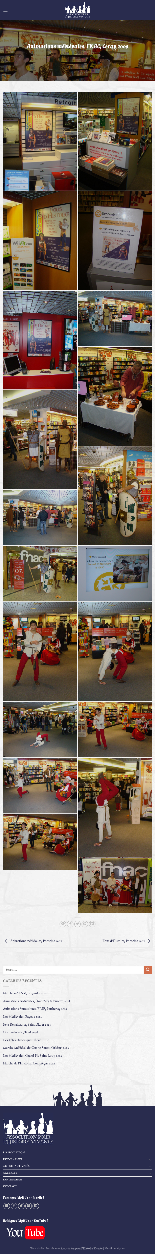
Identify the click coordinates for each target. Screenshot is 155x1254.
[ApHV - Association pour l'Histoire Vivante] (77, 10)
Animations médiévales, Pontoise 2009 (35, 941)
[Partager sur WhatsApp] (63, 924)
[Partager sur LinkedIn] (92, 924)
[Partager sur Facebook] (70, 924)
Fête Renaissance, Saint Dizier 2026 (27, 1025)
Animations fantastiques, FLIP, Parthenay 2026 (35, 1009)
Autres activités (16, 1166)
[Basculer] (150, 1159)
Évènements (12, 1159)
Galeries (10, 1173)
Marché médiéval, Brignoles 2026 (25, 993)
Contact (10, 1186)
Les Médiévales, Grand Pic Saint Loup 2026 (32, 1056)
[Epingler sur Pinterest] (85, 924)
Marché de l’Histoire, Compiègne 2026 (29, 1064)
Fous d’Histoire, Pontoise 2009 (124, 941)
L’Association (14, 1152)
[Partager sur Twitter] (77, 924)
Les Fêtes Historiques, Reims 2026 (26, 1040)
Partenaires (12, 1179)
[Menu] (5, 10)
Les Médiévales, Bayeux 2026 (22, 1017)
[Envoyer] (148, 970)
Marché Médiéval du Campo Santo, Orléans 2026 (36, 1048)
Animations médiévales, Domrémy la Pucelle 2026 (36, 1001)
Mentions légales (115, 1248)
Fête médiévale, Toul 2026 (20, 1032)
